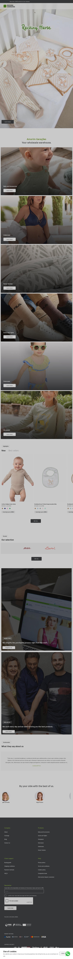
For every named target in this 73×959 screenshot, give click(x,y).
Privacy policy (41, 862)
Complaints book (42, 873)
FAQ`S (6, 873)
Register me (9, 647)
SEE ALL (36, 521)
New (4, 450)
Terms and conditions (43, 866)
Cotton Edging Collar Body (9, 504)
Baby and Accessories (44, 832)
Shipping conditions (9, 866)
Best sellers (14, 450)
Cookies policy (42, 870)
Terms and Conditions (31, 895)
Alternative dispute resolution (46, 877)
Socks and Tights (42, 835)
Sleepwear (41, 839)
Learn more (8, 122)
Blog (5, 839)
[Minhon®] (13, 548)
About (6, 832)
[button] (30, 126)
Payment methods (9, 870)
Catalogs (6, 835)
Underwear (41, 846)
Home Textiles (42, 850)
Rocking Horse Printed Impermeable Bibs (45, 504)
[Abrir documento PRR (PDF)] (18, 925)
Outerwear (41, 843)
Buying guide (7, 862)
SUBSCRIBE (10, 908)
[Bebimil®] (59, 548)
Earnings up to (8, 512)
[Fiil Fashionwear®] (36, 548)
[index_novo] (9, 6)
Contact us (7, 843)
